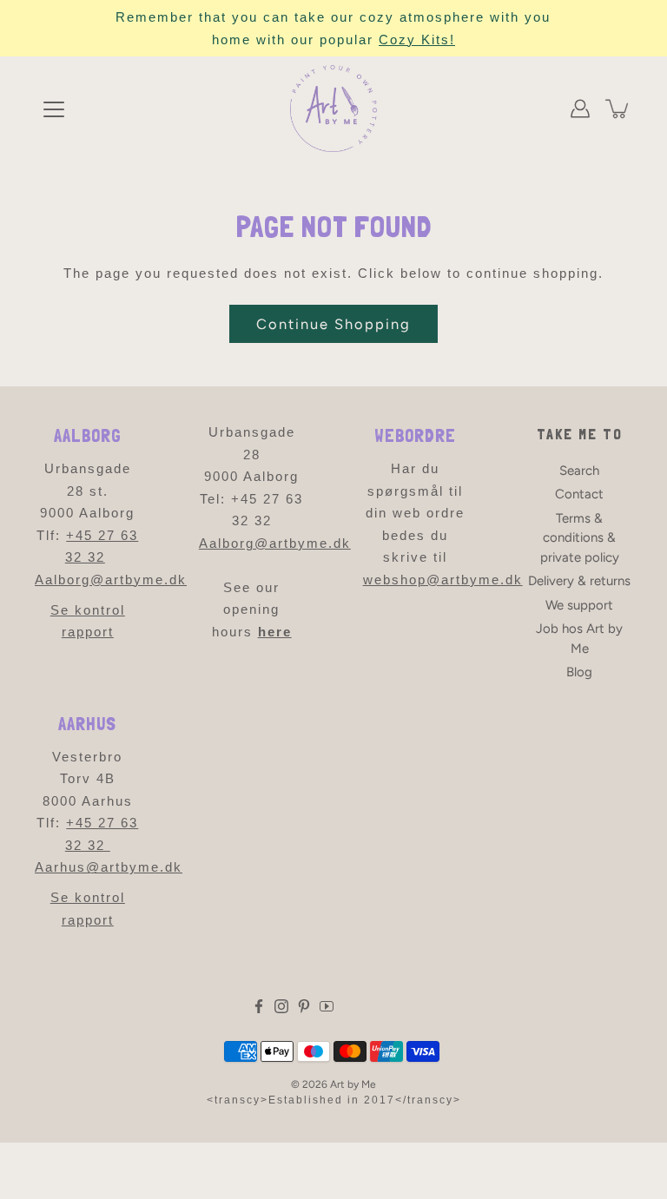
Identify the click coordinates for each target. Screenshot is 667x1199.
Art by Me (353, 1084)
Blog (579, 672)
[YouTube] (327, 1006)
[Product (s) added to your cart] (618, 108)
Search (579, 470)
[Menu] (54, 109)
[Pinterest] (304, 1006)
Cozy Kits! (417, 39)
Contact (579, 494)
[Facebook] (259, 1006)
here (275, 631)
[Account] (580, 108)
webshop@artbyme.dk (443, 579)
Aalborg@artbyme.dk (111, 579)
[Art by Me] (333, 108)
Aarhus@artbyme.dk (108, 867)
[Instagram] (281, 1006)
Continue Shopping (333, 324)
